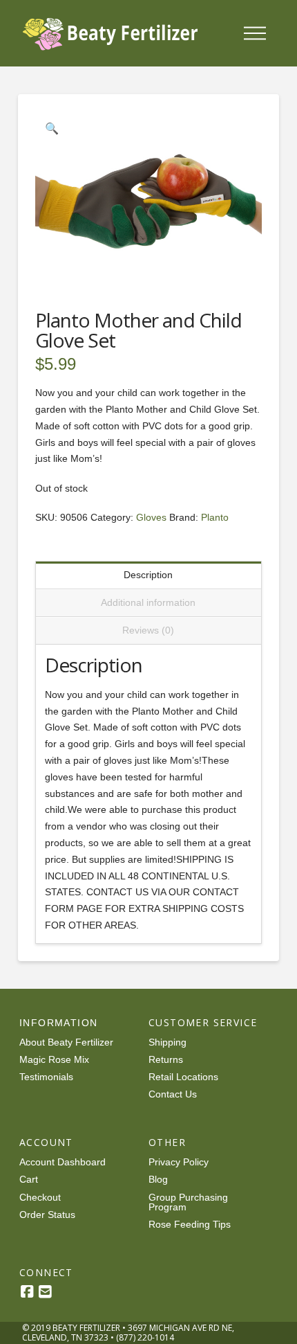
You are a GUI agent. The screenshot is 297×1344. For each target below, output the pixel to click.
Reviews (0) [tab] (148, 630)
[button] (255, 33)
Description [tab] (148, 574)
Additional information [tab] (148, 602)
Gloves (151, 517)
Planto (215, 517)
